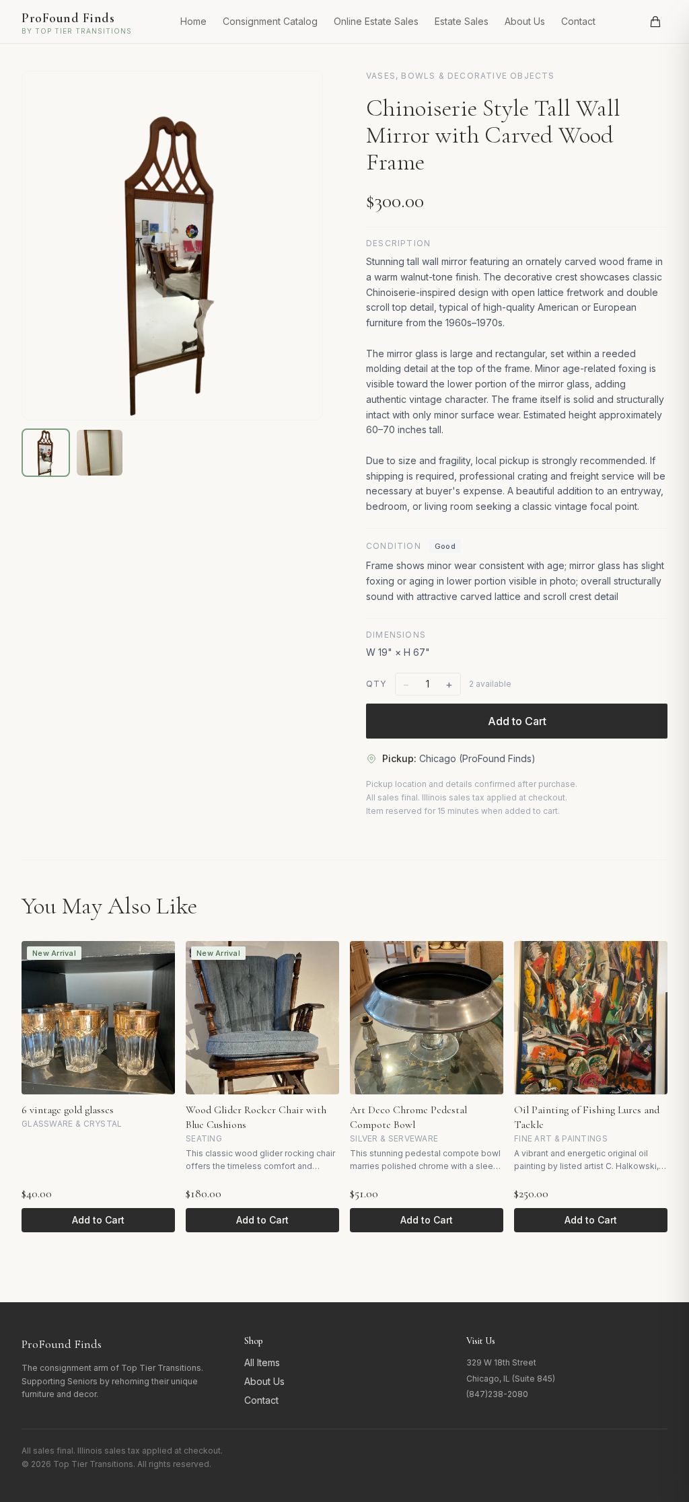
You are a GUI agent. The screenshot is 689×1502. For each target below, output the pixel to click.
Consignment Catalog (270, 21)
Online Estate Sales (376, 21)
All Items (262, 1362)
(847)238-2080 (497, 1394)
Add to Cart (517, 721)
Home (193, 21)
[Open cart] (655, 21)
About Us (525, 21)
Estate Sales (461, 21)
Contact (578, 21)
